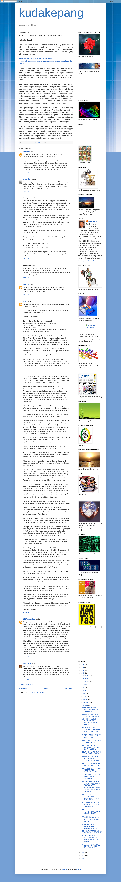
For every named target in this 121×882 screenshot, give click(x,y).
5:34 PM (26, 259)
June (84, 690)
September (86, 681)
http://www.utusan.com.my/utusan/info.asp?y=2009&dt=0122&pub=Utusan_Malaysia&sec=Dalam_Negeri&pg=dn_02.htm (46, 61)
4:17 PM (26, 191)
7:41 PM (26, 294)
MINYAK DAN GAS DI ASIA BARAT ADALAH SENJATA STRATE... (91, 826)
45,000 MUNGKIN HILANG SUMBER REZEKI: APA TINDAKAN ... (91, 789)
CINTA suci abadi (29, 619)
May (84, 693)
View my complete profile (86, 261)
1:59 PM (26, 172)
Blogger (79, 869)
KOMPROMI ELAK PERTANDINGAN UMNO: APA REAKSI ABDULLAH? (92, 729)
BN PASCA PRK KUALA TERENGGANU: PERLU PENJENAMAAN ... (91, 783)
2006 (83, 858)
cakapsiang (27, 179)
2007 (83, 855)
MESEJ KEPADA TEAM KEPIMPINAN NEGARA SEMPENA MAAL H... (91, 846)
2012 (83, 664)
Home (46, 688)
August (85, 684)
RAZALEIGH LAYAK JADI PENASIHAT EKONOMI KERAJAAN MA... (91, 804)
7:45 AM (26, 612)
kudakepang (51, 12)
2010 (83, 670)
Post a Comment (26, 684)
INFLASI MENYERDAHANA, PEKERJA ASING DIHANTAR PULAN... (92, 770)
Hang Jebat (27, 663)
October (85, 678)
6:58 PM (26, 278)
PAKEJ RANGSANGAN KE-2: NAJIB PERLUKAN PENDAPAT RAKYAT (91, 736)
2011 (82, 667)
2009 (83, 673)
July (84, 687)
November (86, 675)
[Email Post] (44, 142)
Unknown (26, 152)
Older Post (68, 688)
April (84, 696)
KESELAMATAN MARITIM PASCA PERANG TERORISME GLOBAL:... (91, 758)
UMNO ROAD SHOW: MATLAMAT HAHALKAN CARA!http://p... (91, 709)
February (86, 702)
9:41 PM (26, 656)
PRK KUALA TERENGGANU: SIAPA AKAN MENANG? (91, 811)
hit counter (90, 327)
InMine (25, 301)
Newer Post (23, 688)
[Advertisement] (87, 86)
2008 (83, 852)
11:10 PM (26, 680)
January (85, 705)
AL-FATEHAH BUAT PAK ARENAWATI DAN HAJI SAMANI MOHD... (91, 747)
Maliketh (64, 869)
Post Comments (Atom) (36, 692)
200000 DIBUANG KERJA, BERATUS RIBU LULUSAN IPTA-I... (91, 776)
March (85, 699)
